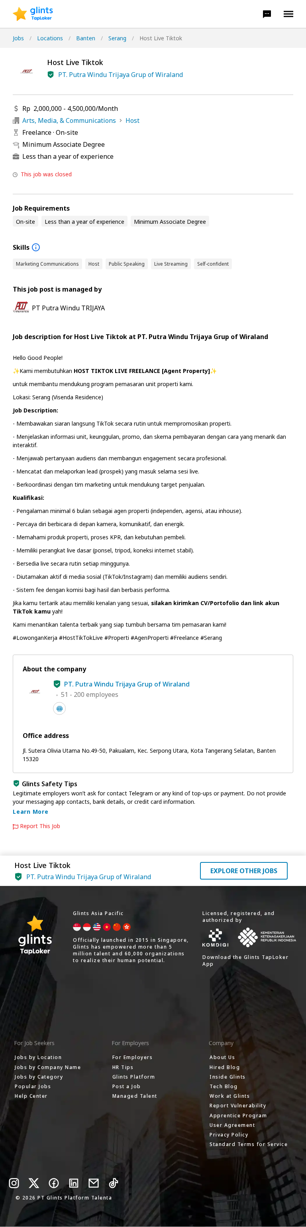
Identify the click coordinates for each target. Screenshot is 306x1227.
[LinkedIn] (74, 1183)
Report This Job (40, 826)
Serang (117, 38)
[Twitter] (34, 1183)
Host (132, 120)
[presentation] (33, 14)
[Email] (94, 1183)
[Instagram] (14, 1183)
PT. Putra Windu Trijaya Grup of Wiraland (120, 74)
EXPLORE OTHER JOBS (243, 870)
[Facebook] (54, 1183)
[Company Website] (59, 708)
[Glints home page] (33, 14)
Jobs (18, 38)
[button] (267, 14)
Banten (85, 38)
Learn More (31, 811)
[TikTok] (114, 1183)
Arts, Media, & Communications (69, 120)
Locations (50, 38)
